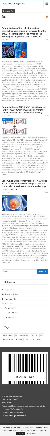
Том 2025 (11, 317)
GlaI (27, 339)
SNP (38, 339)
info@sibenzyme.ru (18, 415)
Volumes (8, 304)
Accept (21, 433)
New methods (10, 299)
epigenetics (24, 335)
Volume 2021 (13, 313)
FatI (41, 335)
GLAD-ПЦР (19, 339)
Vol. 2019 (11, 308)
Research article (11, 294)
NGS (32, 339)
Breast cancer (7, 335)
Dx (16, 335)
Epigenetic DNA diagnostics (13, 3)
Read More (31, 433)
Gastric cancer (8, 339)
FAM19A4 (34, 335)
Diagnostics (7, 44)
